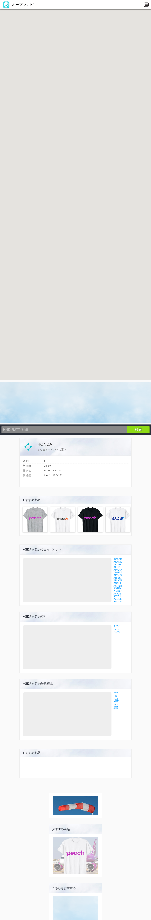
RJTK (117, 626)
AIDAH (117, 564)
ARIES (117, 578)
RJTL (116, 629)
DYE (116, 693)
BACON (118, 601)
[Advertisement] (75, 402)
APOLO (118, 575)
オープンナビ (22, 5)
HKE (116, 696)
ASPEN (118, 586)
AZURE (118, 599)
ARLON (118, 580)
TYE (116, 709)
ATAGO (118, 591)
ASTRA (118, 588)
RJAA (117, 631)
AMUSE (118, 572)
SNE (116, 706)
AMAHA (118, 570)
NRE (116, 701)
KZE (116, 698)
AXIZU (117, 596)
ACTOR (118, 559)
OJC (116, 704)
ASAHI (117, 583)
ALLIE (117, 567)
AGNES (118, 562)
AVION (117, 593)
